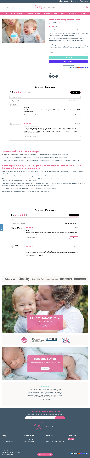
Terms (3, 450)
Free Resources (72, 14)
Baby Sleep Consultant (15, 452)
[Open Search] (5, 7)
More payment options (68, 65)
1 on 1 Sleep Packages (8, 439)
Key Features (62, 30)
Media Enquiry (27, 444)
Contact (83, 14)
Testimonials (49, 444)
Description (52, 30)
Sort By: (69, 101)
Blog (55, 14)
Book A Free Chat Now (45, 454)
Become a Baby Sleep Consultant (55, 441)
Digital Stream (10, 454)
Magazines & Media (29, 441)
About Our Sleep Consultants (54, 439)
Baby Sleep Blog (28, 439)
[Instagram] (72, 439)
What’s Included (73, 30)
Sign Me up (60, 418)
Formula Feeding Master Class (12, 16)
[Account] (83, 7)
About (63, 14)
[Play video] (45, 326)
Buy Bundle (45, 368)
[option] (44, 394)
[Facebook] (69, 439)
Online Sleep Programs (34, 14)
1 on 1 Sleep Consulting (17, 14)
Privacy (7, 450)
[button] (32, 92)
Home (6, 14)
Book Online (85, 1)
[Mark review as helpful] (75, 115)
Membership (48, 14)
